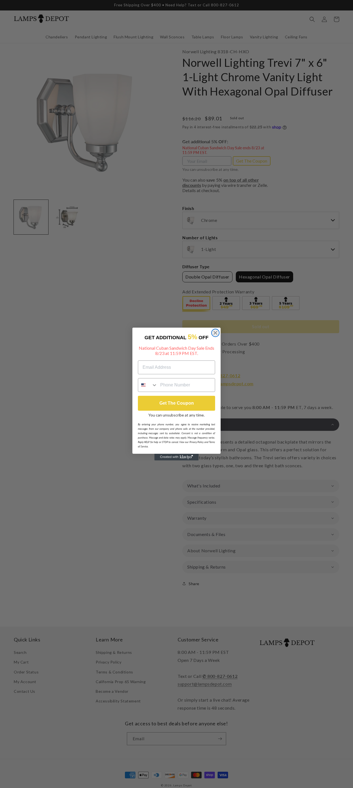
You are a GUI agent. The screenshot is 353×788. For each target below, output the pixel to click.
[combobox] (147, 385)
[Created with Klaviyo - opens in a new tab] (176, 457)
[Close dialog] (215, 333)
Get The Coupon (176, 403)
